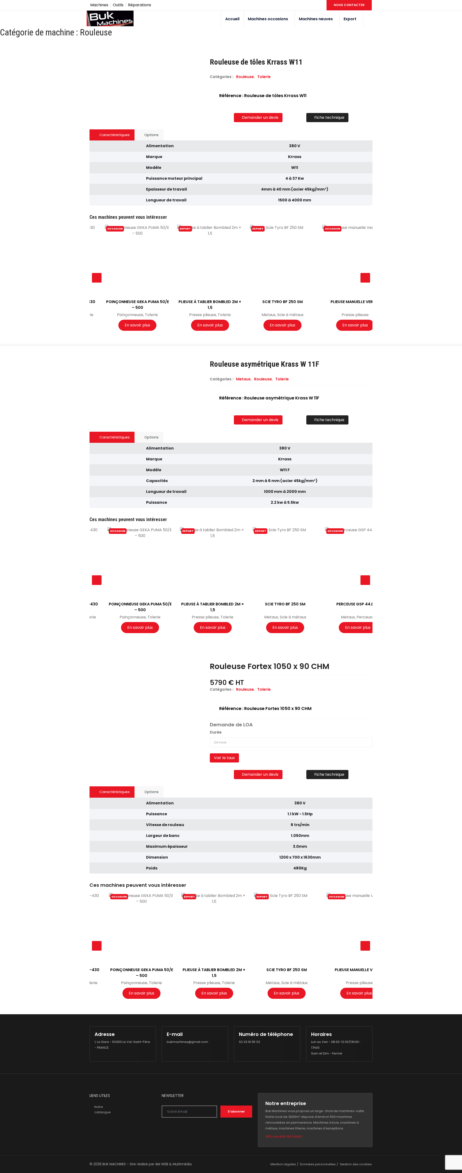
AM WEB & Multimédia (173, 1164)
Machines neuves (316, 19)
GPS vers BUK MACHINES (283, 1136)
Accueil (232, 19)
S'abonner (236, 1111)
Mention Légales (283, 1164)
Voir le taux (224, 758)
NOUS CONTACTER (349, 5)
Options (151, 134)
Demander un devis (259, 117)
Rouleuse (245, 77)
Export (350, 19)
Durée (216, 732)
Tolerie (264, 77)
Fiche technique (328, 117)
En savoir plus (122, 325)
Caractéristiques (114, 134)
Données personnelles (318, 1164)
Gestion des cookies (356, 1164)
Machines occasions (268, 19)
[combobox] (291, 742)
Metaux (243, 379)
